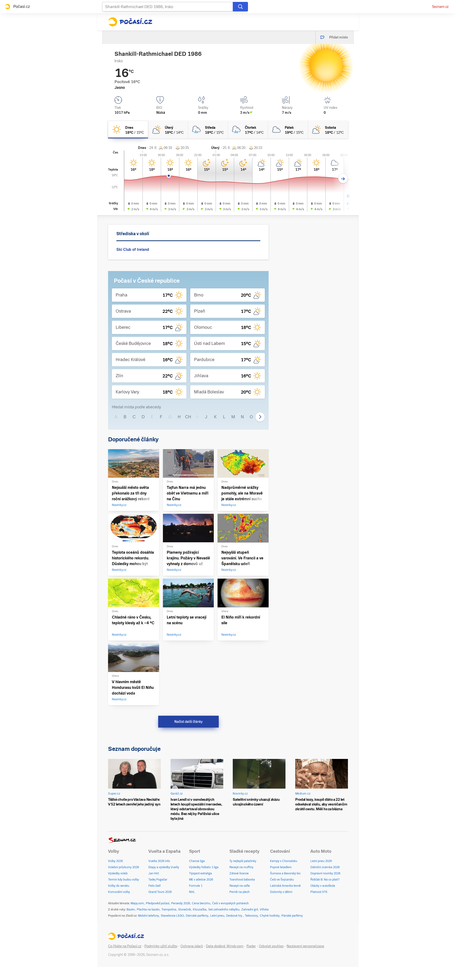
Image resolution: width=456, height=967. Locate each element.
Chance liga (197, 861)
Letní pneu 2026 (321, 861)
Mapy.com (137, 903)
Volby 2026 (115, 861)
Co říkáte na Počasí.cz (124, 946)
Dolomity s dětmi (281, 892)
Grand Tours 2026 (160, 892)
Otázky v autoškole (322, 885)
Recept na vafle (239, 885)
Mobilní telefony (148, 915)
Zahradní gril (249, 909)
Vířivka (264, 909)
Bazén (131, 909)
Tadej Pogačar (157, 879)
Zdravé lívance (239, 873)
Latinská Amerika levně (285, 885)
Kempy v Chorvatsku (283, 861)
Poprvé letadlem (281, 867)
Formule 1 (195, 885)
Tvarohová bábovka (242, 879)
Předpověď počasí (157, 903)
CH (188, 416)
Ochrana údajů (191, 946)
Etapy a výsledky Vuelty (163, 867)
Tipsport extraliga (200, 873)
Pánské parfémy (292, 915)
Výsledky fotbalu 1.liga (203, 867)
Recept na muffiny (241, 867)
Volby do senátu (118, 885)
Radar (251, 946)
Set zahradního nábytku (223, 909)
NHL (192, 892)
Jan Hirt (153, 873)
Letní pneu (217, 915)
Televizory (251, 915)
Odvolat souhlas (271, 946)
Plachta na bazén (148, 909)
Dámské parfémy (197, 915)
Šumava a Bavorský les (285, 873)
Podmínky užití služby (160, 946)
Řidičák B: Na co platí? (325, 879)
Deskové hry (234, 915)
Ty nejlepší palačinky (242, 861)
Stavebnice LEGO (172, 915)
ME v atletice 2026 (201, 879)
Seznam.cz (440, 7)
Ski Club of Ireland (132, 249)
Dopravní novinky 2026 (325, 873)
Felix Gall (154, 885)
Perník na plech (239, 892)
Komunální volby (119, 892)
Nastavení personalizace (305, 946)
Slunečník (184, 909)
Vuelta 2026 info (159, 861)
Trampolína (169, 909)
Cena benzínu (201, 903)
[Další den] (343, 178)
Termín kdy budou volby (123, 879)
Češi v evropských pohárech (230, 903)
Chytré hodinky (270, 915)
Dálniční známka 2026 (325, 867)
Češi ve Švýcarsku (282, 879)
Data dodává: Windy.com (224, 946)
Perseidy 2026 (180, 903)
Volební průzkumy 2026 (123, 867)
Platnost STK (319, 892)
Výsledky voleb (118, 873)
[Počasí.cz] (130, 21)
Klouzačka (199, 909)
